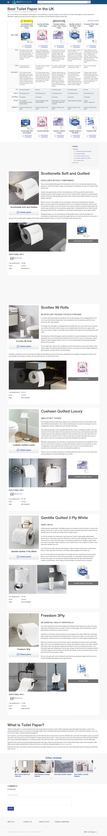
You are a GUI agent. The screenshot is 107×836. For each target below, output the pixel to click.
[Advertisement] (22, 155)
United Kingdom (91, 832)
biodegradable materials (57, 736)
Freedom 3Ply (80, 160)
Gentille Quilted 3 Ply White (83, 158)
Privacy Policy (44, 822)
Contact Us (27, 822)
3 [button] (56, 778)
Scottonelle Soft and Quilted (83, 151)
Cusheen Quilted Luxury (82, 156)
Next (95, 768)
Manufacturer (18, 258)
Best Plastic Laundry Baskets (81, 775)
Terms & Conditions (62, 822)
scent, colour (65, 744)
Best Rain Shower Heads (62, 774)
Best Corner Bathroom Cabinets (22, 775)
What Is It (76, 162)
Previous (13, 768)
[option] (24, 768)
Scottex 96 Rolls (80, 153)
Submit (11, 808)
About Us (11, 822)
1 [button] (51, 778)
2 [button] (53, 778)
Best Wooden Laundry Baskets (42, 775)
